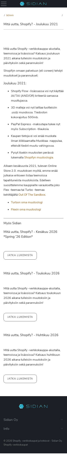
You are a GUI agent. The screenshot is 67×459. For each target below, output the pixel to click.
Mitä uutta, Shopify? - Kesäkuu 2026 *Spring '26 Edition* (30, 234)
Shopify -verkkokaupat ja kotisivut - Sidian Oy (37, 441)
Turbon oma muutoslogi (27, 202)
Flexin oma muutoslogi (26, 209)
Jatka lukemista (20, 255)
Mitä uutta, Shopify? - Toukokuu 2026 (32, 273)
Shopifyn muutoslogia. (39, 157)
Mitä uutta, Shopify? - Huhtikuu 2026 (31, 335)
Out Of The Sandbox (31, 195)
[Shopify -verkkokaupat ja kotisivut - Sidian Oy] (33, 3)
